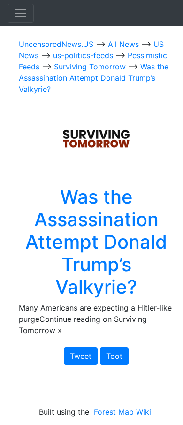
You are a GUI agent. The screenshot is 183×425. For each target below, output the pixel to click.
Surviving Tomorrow (91, 66)
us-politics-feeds (84, 55)
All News (124, 44)
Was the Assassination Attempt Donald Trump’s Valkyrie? (93, 78)
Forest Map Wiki (123, 412)
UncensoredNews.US (57, 44)
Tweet (81, 356)
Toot (114, 356)
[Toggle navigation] (21, 13)
